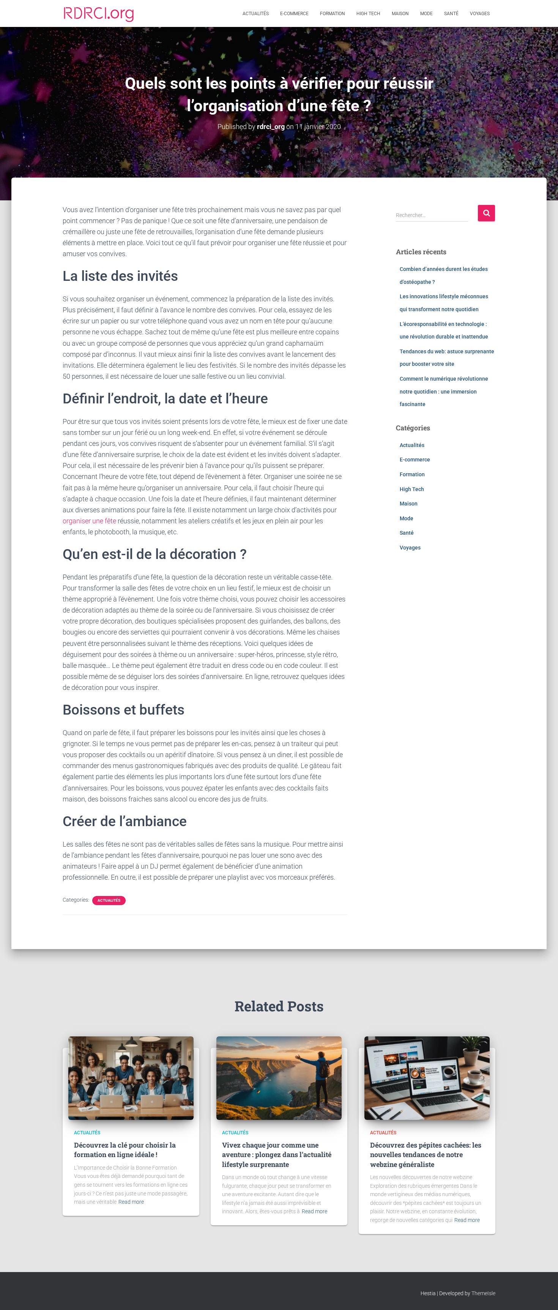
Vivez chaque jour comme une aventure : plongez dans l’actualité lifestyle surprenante (276, 1154)
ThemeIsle (483, 1293)
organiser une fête (89, 521)
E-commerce (294, 13)
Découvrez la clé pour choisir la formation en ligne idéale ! (125, 1149)
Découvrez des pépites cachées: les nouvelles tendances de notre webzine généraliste (425, 1154)
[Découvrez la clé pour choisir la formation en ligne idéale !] (131, 1078)
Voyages (480, 13)
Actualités (256, 13)
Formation (332, 13)
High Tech (368, 13)
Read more (131, 1202)
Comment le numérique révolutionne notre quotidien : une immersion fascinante (444, 391)
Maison (400, 13)
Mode (426, 13)
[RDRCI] (98, 13)
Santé (451, 13)
